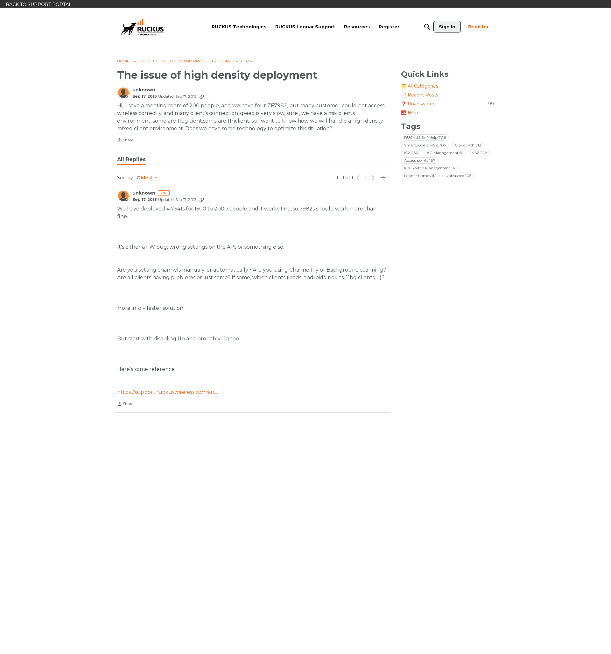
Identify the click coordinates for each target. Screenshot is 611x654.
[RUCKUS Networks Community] (143, 26)
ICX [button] (411, 152)
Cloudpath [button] (468, 145)
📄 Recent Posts (419, 95)
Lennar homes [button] (420, 175)
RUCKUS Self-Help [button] (425, 137)
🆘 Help (409, 113)
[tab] (131, 159)
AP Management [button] (445, 152)
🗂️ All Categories (419, 86)
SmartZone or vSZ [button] (425, 145)
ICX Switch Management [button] (430, 168)
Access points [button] (419, 160)
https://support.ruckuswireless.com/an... (167, 392)
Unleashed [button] (458, 175)
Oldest (145, 178)
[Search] (427, 26)
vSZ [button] (479, 152)
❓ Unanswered (447, 104)
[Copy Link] (202, 96)
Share (125, 141)
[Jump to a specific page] (383, 178)
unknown (143, 90)
